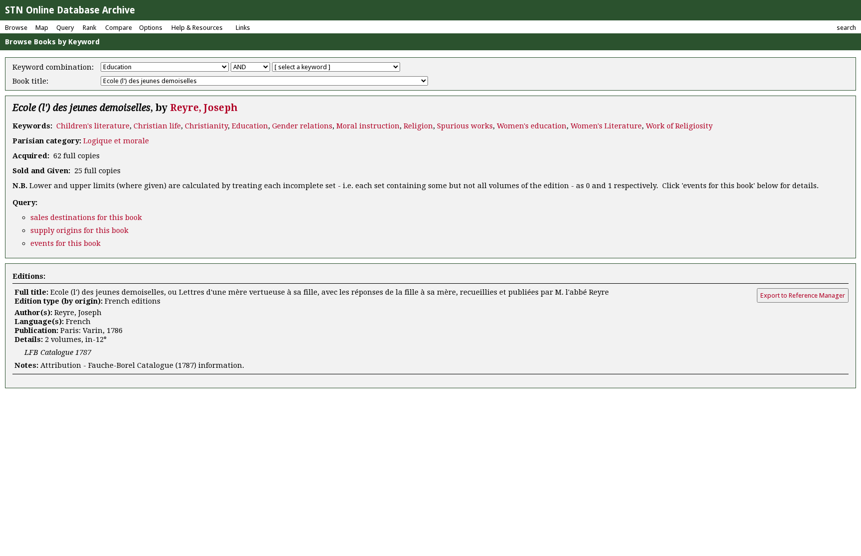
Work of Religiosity (679, 125)
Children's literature (93, 125)
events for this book (65, 243)
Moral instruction (368, 125)
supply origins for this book (79, 230)
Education (250, 125)
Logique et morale (116, 140)
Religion (418, 125)
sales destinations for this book (86, 217)
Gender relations (302, 125)
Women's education (532, 125)
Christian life (157, 125)
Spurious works (465, 125)
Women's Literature (606, 125)
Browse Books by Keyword (52, 41)
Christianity (206, 125)
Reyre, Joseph (204, 107)
